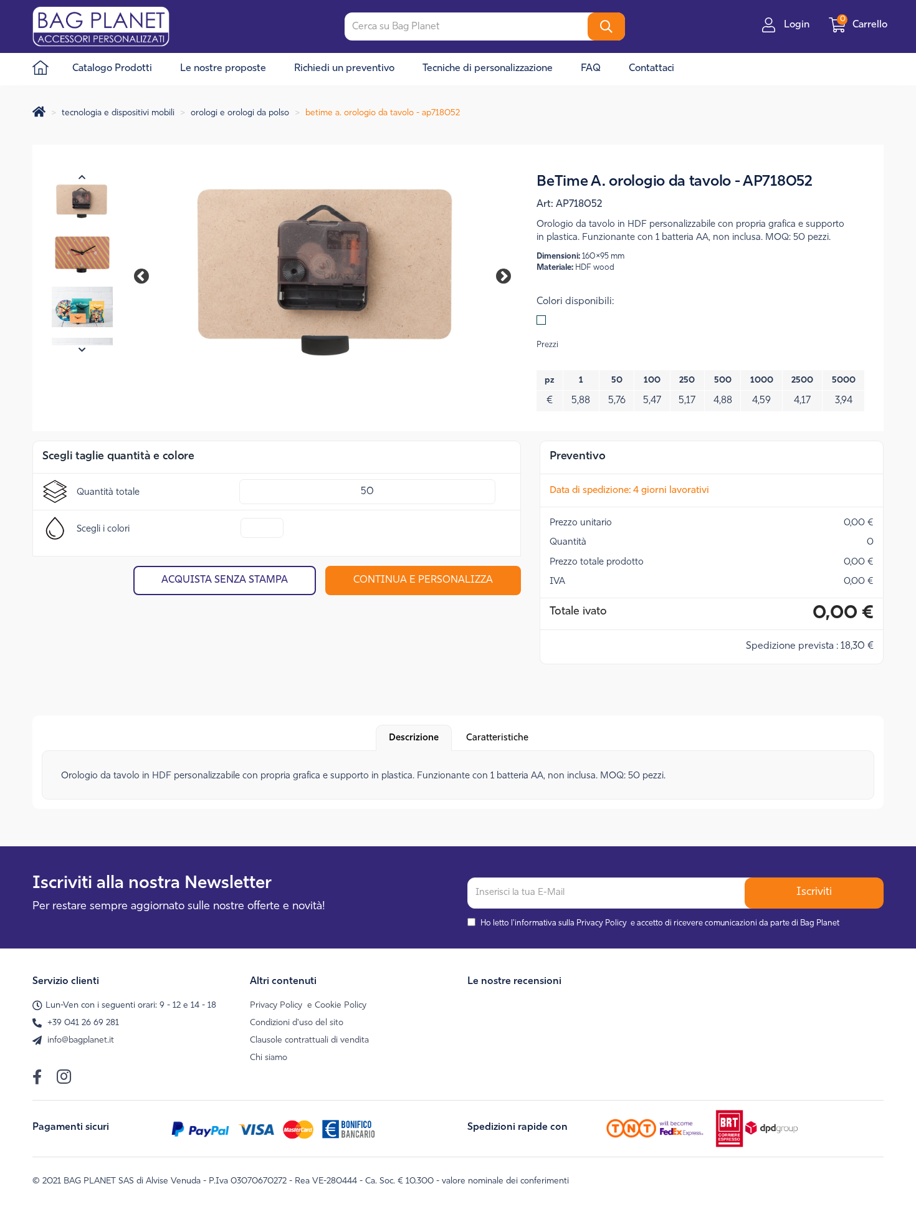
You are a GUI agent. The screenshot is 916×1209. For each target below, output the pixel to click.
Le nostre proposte (223, 69)
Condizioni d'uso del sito (296, 1023)
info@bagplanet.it (80, 1040)
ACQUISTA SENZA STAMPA (224, 580)
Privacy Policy (601, 923)
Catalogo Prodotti (112, 69)
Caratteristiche (497, 738)
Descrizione (414, 738)
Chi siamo (268, 1058)
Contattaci (651, 69)
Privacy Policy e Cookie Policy (308, 1005)
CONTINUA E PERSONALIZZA (423, 580)
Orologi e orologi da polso (240, 113)
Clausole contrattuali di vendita (309, 1040)
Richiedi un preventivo (344, 69)
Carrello (864, 25)
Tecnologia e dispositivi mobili (118, 113)
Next (495, 274)
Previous (147, 274)
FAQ (591, 69)
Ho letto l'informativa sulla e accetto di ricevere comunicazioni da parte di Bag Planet (659, 923)
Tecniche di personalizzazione (487, 69)
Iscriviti (814, 892)
